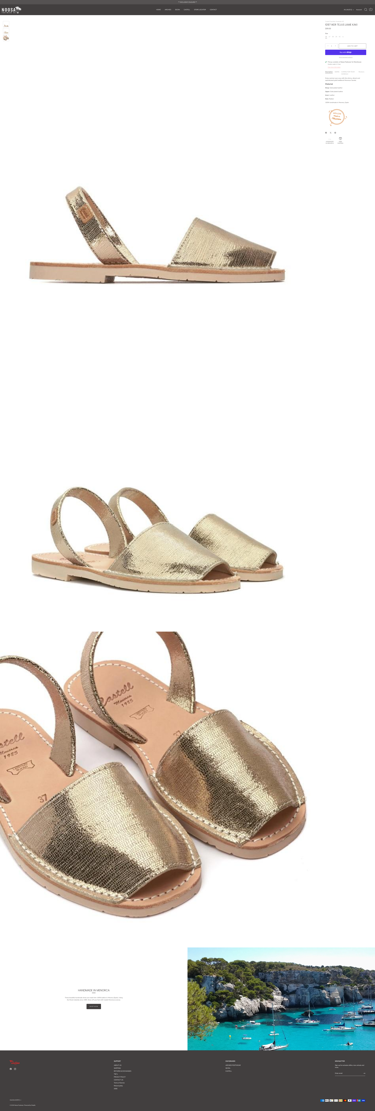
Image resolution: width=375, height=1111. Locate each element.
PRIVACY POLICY (120, 1077)
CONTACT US (118, 1080)
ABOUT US (117, 1065)
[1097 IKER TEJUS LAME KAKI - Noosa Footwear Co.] (6, 24)
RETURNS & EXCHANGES (122, 1071)
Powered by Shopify (29, 1105)
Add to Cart (352, 46)
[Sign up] (364, 1073)
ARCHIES (168, 10)
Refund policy (118, 1086)
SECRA (177, 10)
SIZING (337, 72)
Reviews (361, 72)
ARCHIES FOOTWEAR (233, 1065)
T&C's (116, 1074)
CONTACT (213, 10)
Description (329, 72)
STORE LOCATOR (200, 10)
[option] (6, 24)
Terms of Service (119, 1083)
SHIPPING (117, 1068)
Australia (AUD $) (15, 1100)
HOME (158, 10)
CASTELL (187, 10)
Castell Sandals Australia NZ (334, 21)
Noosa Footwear (19, 1105)
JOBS (115, 1089)
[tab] (330, 73)
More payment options (346, 57)
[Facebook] (11, 1069)
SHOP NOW (94, 1006)
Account (359, 10)
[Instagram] (15, 1069)
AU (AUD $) (348, 10)
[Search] (366, 10)
